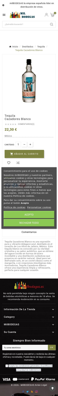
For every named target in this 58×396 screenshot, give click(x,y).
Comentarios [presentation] (29, 232)
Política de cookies (14, 207)
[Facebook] (23, 392)
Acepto (29, 214)
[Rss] (32, 392)
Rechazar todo (29, 222)
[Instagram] (36, 392)
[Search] (51, 24)
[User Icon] (46, 14)
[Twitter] (27, 392)
